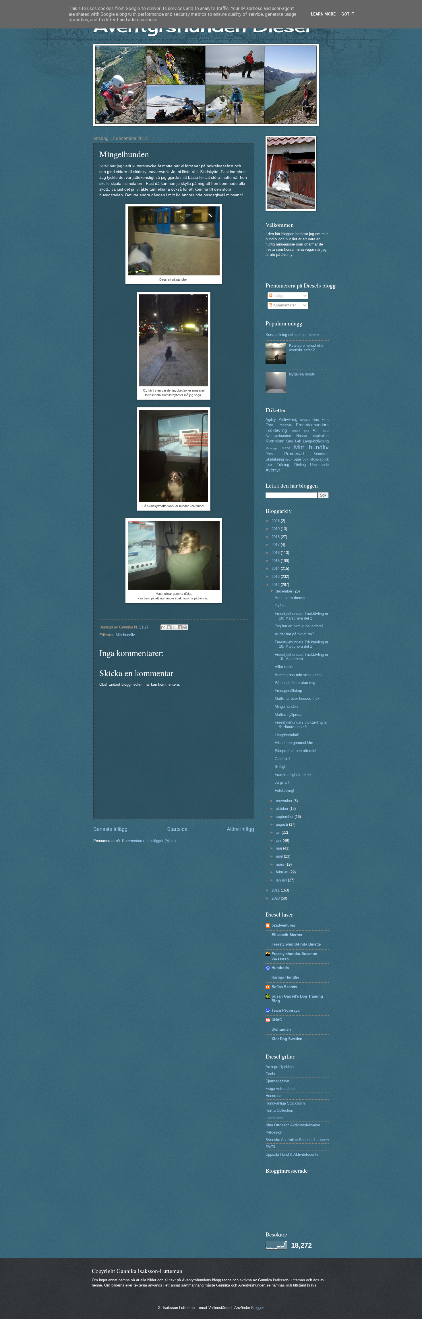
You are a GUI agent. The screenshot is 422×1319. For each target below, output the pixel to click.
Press (270, 454)
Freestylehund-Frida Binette (296, 944)
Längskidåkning (316, 441)
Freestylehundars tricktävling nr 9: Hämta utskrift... (301, 724)
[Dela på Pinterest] (185, 627)
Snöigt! (281, 766)
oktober (282, 808)
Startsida (177, 829)
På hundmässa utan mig (295, 682)
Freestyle (285, 425)
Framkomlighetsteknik (293, 774)
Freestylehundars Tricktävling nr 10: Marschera (301, 656)
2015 (276, 561)
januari (282, 880)
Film (325, 419)
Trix (269, 464)
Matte (286, 448)
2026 (276, 521)
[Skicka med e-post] (163, 627)
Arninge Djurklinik (280, 1067)
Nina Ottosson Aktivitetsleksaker (293, 1125)
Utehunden (281, 1029)
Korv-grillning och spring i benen (292, 335)
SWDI (270, 1147)
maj (279, 848)
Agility (271, 419)
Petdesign (274, 1132)
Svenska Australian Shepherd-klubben (297, 1140)
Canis (270, 1074)
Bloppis (305, 419)
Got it (348, 14)
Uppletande (319, 465)
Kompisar (275, 440)
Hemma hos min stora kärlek (299, 675)
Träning (283, 465)
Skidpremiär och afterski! (295, 751)
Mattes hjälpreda (288, 714)
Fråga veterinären (280, 1088)
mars (280, 864)
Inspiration (320, 436)
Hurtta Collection (279, 1110)
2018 (276, 537)
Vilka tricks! (285, 667)
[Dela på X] (174, 627)
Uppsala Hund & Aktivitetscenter (293, 1154)
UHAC (277, 1020)
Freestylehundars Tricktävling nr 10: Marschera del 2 (301, 615)
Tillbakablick (319, 459)
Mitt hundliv (125, 635)
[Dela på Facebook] (180, 627)
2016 (276, 553)
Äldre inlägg (240, 829)
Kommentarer (284, 305)
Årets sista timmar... (292, 598)
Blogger (257, 1307)
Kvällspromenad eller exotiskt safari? (306, 347)
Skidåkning (275, 459)
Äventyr (273, 469)
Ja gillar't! (283, 782)
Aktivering (288, 419)
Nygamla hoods (302, 374)
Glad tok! (282, 759)
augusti (282, 824)
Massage (272, 448)
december (284, 591)
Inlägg (277, 296)
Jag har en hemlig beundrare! (299, 626)
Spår (297, 459)
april (280, 856)
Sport (288, 459)
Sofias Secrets (284, 987)
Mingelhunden (286, 706)
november (284, 801)
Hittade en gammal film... (296, 743)
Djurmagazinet (277, 1081)
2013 (276, 576)
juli (279, 832)
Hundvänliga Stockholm (285, 1103)
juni (279, 840)
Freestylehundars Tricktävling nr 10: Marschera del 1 (301, 644)
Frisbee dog (300, 430)
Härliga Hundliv (285, 977)
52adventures (283, 925)
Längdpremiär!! (287, 735)
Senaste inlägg (110, 829)
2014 (276, 568)
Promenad (294, 453)
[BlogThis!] (169, 627)
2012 (276, 584)
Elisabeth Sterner (287, 935)
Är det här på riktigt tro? (294, 634)
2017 (276, 544)
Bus (315, 419)
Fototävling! (284, 790)
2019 (276, 529)
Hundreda (280, 968)
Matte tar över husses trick (297, 698)
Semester (321, 454)
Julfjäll (280, 606)
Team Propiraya (285, 1010)
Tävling (300, 465)
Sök (305, 459)
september (285, 816)
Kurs (289, 441)
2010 (276, 898)
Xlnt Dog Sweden (287, 1039)
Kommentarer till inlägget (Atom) (149, 841)
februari (282, 872)
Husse (301, 436)
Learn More (323, 14)
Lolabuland (274, 1118)
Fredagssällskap (288, 691)
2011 (276, 890)
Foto (269, 425)
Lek (298, 441)
